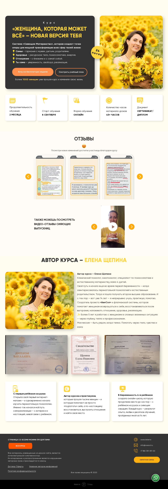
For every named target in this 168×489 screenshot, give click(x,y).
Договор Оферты (15, 466)
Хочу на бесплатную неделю (33, 72)
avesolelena (145, 440)
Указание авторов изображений (43, 466)
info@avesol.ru (146, 445)
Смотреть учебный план (71, 72)
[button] (147, 460)
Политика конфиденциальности (22, 471)
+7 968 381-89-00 (147, 451)
